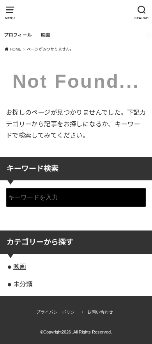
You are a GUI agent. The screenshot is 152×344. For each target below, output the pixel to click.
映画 (45, 35)
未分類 (22, 284)
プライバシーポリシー (57, 312)
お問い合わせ (100, 312)
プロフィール (18, 35)
